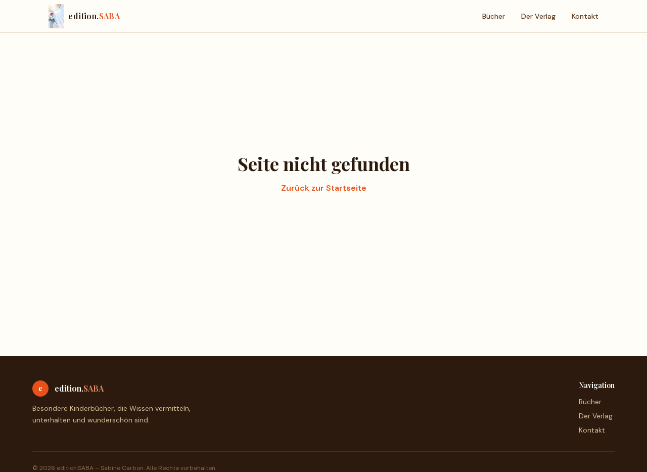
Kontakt (585, 16)
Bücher (493, 16)
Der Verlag (538, 16)
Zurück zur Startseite (323, 188)
